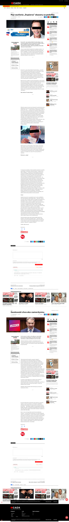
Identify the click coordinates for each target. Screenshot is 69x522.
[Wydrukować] (55, 17)
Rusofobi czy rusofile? (15, 65)
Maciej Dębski (51, 101)
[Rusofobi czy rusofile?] (47, 91)
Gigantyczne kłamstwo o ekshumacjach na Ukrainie (17, 6)
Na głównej (13, 60)
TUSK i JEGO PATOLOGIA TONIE (54, 100)
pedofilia (16, 288)
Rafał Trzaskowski (25, 288)
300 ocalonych (13, 50)
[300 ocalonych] (15, 47)
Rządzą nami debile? (53, 95)
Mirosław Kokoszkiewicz (52, 96)
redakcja (23, 304)
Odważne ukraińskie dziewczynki (53, 104)
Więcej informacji (48, 519)
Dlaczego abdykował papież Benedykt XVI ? (37, 285)
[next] (65, 6)
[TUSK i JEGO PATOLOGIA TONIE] (47, 100)
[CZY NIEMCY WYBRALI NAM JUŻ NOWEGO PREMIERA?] (52, 77)
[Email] (54, 17)
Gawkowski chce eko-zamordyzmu (17, 285)
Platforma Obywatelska (20, 288)
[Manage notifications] (1, 520)
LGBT (13, 288)
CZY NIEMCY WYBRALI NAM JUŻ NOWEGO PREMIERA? (15, 62)
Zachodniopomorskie (30, 288)
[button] (64, 8)
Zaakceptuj (55, 519)
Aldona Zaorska (7, 305)
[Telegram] (57, 17)
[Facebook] (59, 1)
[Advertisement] (33, 63)
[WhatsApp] (50, 17)
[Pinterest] (48, 17)
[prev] (63, 6)
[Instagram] (61, 1)
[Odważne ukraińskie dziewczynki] (47, 104)
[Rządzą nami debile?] (47, 96)
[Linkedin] (52, 17)
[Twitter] (62, 1)
